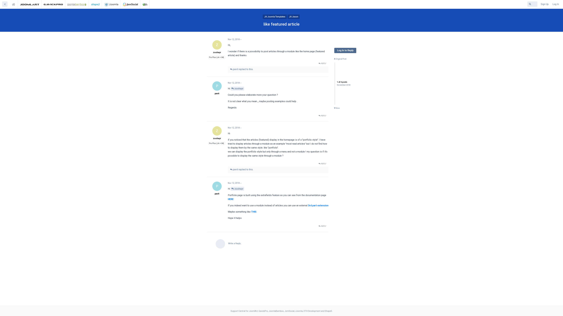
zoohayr (238, 88)
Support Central (14, 3)
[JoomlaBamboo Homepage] (77, 4)
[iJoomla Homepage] (111, 4)
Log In (555, 4)
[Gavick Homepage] (53, 4)
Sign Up (545, 4)
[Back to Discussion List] (4, 4)
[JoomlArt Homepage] (29, 4)
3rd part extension (318, 205)
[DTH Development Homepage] (144, 4)
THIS (253, 211)
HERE (231, 199)
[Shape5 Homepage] (95, 4)
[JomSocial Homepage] (130, 4)
